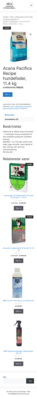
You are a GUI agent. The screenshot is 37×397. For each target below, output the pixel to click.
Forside (5, 17)
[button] (30, 34)
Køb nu (7, 94)
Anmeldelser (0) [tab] (11, 119)
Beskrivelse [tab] (9, 115)
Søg (4, 377)
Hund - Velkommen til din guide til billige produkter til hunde (18, 19)
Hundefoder (13, 21)
